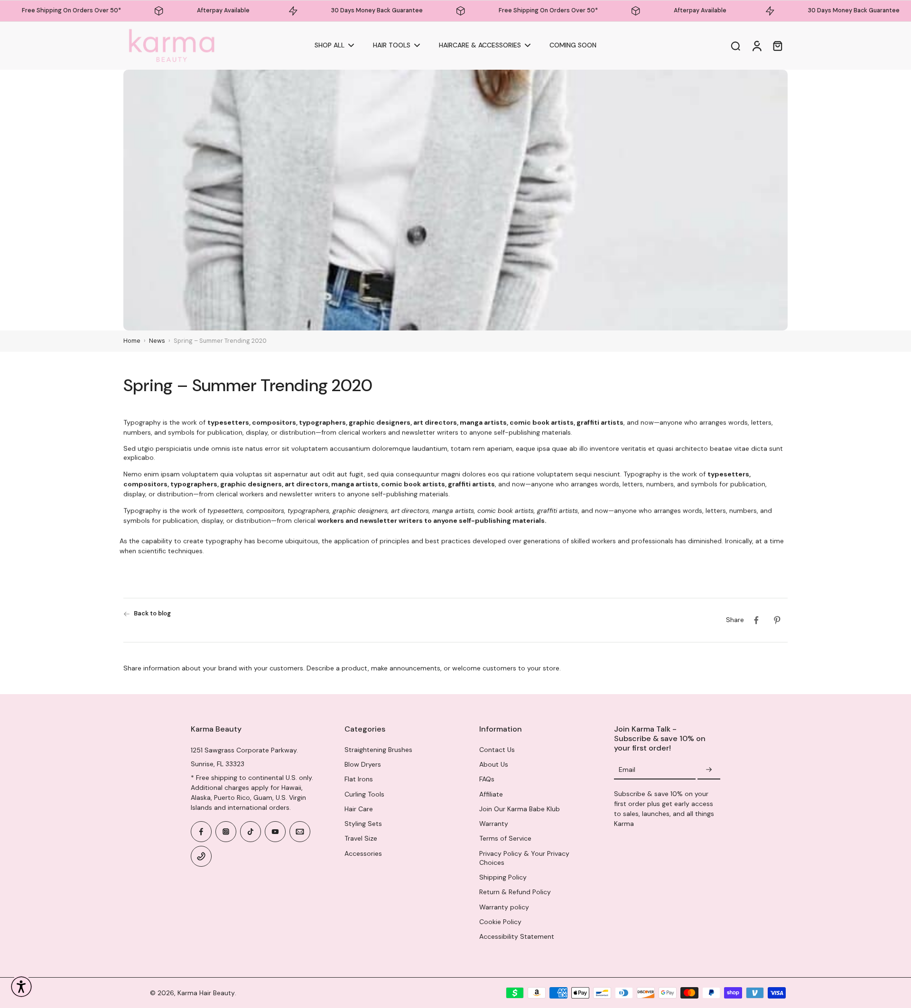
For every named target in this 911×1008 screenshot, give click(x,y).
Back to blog (152, 613)
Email (627, 770)
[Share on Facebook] (756, 620)
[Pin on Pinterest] (777, 620)
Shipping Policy (503, 877)
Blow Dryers (362, 764)
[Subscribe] (708, 770)
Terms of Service (505, 838)
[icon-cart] (777, 45)
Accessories (363, 853)
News (157, 341)
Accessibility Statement (516, 936)
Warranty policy (504, 907)
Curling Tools (364, 794)
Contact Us (497, 749)
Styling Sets (363, 823)
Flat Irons (358, 779)
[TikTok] (250, 831)
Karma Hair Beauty (206, 993)
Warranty (493, 823)
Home (131, 341)
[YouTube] (275, 831)
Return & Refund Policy (515, 892)
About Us (493, 764)
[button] (21, 987)
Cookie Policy (500, 921)
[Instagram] (225, 831)
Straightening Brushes (378, 749)
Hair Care (358, 809)
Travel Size (360, 838)
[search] (735, 45)
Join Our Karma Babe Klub (519, 809)
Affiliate (491, 794)
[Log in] (756, 46)
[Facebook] (201, 831)
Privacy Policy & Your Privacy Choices (524, 858)
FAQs (486, 779)
